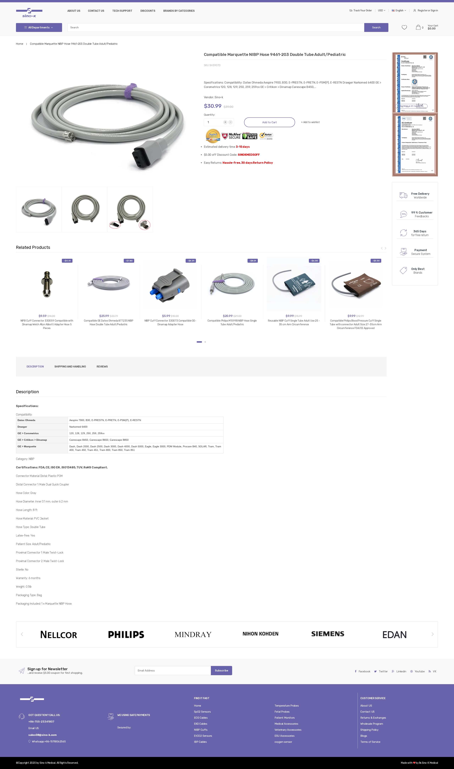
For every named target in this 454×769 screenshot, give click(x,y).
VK (434, 671)
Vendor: (209, 97)
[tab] (70, 367)
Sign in (434, 10)
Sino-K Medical (429, 762)
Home (19, 43)
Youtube (419, 671)
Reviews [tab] (102, 366)
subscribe (221, 670)
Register (422, 10)
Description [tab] (35, 366)
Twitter (383, 671)
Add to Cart (269, 122)
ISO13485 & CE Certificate (411, 106)
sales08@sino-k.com (42, 735)
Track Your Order (362, 10)
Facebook (364, 671)
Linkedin (401, 671)
